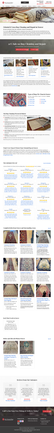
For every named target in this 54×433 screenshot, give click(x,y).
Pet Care (34, 6)
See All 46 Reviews (47, 163)
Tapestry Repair (24, 6)
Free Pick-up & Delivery (23, 49)
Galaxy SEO (29, 431)
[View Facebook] (20, 421)
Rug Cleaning (7, 6)
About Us (44, 6)
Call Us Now (35, 49)
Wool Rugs (43, 99)
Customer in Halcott (25, 245)
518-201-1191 (49, 3)
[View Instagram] (23, 421)
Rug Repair (18, 6)
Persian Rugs (43, 101)
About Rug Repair (20, 76)
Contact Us (40, 4)
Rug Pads (29, 6)
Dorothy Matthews (43, 400)
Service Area (10, 20)
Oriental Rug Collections (32, 420)
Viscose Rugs (31, 102)
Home (3, 6)
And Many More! (31, 105)
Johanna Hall (10, 400)
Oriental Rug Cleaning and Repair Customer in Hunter (10, 357)
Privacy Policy (26, 427)
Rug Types (13, 6)
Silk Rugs (43, 102)
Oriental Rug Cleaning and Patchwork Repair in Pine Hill (43, 300)
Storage (39, 6)
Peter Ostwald (27, 400)
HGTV (25, 2)
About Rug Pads (32, 75)
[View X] (18, 423)
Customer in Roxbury (9, 245)
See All (49, 228)
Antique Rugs (31, 99)
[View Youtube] (18, 421)
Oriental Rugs (32, 101)
